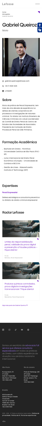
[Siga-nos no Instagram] (9, 330)
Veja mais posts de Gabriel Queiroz (15, 305)
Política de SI (15, 415)
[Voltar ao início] (7, 4)
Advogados (6, 14)
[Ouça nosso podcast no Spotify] (28, 330)
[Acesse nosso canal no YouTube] (22, 330)
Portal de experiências (28, 415)
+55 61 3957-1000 (7, 407)
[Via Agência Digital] (4, 421)
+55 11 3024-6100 (7, 380)
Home (4, 12)
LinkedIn (8, 91)
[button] (37, 4)
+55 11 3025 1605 (11, 86)
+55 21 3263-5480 (29, 382)
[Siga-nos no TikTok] (16, 330)
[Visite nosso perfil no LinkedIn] (3, 330)
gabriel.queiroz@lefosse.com (17, 81)
